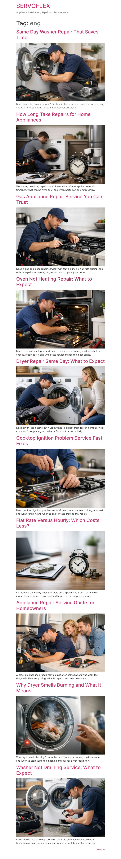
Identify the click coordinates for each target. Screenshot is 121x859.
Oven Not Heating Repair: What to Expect (54, 281)
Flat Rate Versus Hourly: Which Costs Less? (57, 523)
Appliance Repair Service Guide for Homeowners (55, 605)
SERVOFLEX (33, 5)
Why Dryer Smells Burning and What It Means (58, 687)
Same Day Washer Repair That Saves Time (57, 34)
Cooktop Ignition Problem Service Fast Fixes (59, 440)
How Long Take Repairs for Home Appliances (53, 117)
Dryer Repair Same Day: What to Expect (60, 361)
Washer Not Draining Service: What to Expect (58, 770)
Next (101, 849)
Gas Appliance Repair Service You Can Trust (59, 199)
